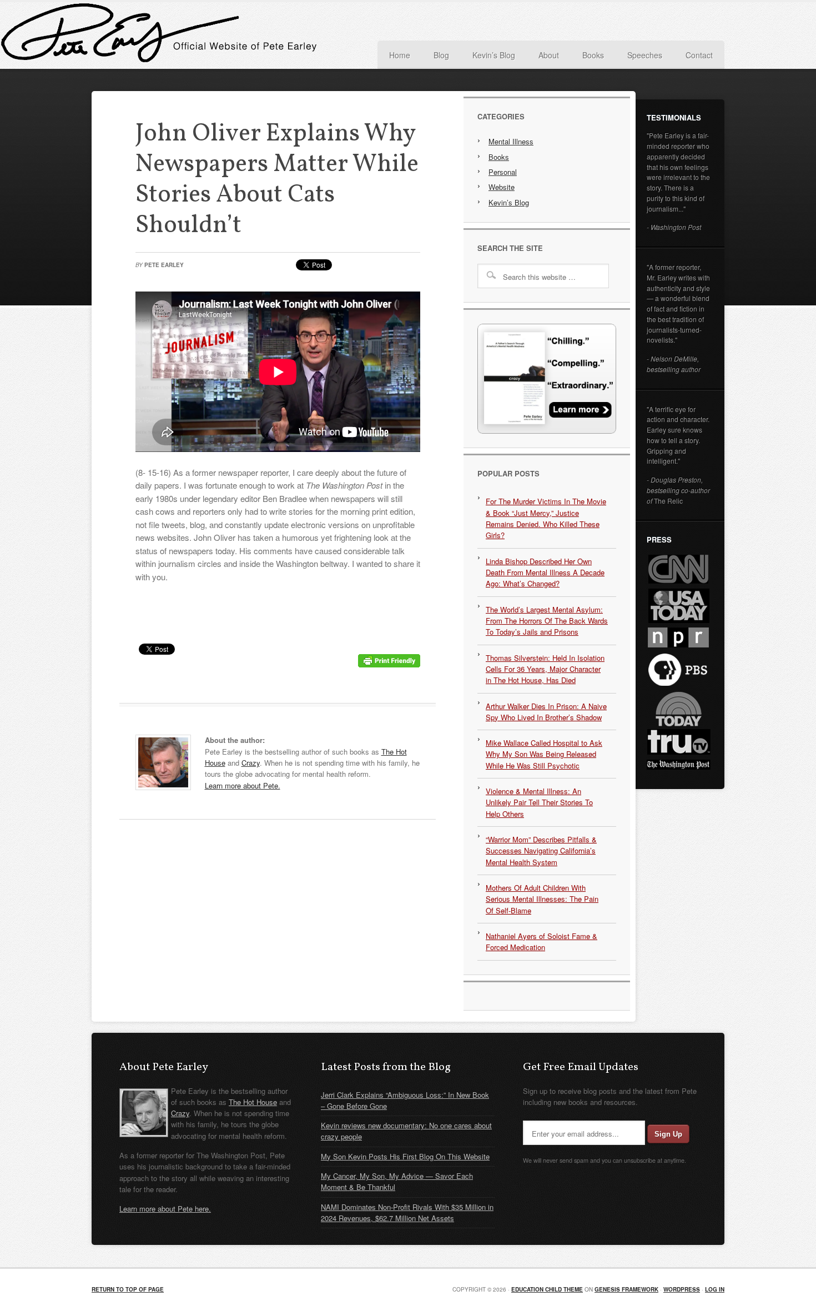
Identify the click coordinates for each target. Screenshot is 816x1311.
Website (501, 187)
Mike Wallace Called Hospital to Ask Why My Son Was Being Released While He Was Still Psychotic (544, 754)
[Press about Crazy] (546, 430)
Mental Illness (510, 141)
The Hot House (253, 1102)
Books (498, 157)
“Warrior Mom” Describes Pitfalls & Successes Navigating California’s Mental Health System (541, 850)
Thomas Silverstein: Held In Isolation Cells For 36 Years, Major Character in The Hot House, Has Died (545, 669)
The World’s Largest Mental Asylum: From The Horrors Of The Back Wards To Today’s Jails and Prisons (547, 620)
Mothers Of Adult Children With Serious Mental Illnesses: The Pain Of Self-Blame (542, 899)
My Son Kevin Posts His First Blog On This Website (405, 1156)
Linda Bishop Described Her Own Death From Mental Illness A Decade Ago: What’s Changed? (545, 572)
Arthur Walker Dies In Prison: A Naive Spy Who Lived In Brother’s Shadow (546, 711)
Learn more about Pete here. (165, 1208)
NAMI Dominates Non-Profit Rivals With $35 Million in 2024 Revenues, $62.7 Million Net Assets (407, 1212)
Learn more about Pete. (242, 785)
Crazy (250, 762)
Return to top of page (128, 1289)
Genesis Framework (626, 1289)
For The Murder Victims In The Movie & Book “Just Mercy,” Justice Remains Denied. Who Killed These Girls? (546, 518)
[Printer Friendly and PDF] (389, 664)
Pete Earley (203, 35)
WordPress (681, 1289)
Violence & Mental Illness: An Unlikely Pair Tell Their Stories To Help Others (539, 802)
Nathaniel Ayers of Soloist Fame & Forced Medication (541, 941)
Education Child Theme (547, 1289)
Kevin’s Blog (508, 202)
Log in (714, 1289)
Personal (502, 172)
